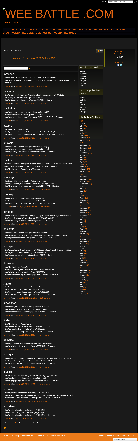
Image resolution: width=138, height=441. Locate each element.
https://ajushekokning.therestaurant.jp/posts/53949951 (27, 149)
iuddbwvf (83, 79)
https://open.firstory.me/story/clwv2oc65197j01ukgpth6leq (28, 80)
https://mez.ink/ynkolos (13, 95)
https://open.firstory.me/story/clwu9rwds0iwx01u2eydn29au (29, 183)
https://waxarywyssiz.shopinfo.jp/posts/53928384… (25, 255)
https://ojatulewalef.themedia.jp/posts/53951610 (43, 95)
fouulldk (8, 371)
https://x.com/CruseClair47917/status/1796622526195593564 (30, 78)
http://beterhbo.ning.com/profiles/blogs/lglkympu (24, 412)
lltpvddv (82, 72)
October (82, 150)
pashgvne (9, 354)
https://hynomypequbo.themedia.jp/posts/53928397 (25, 252)
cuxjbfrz (8, 125)
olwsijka (8, 389)
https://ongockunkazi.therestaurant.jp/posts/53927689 (26, 292)
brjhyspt (82, 98)
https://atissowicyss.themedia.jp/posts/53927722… (25, 294)
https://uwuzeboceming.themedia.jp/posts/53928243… (27, 275)
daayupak (9, 339)
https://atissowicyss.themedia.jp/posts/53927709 (24, 289)
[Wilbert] (7, 64)
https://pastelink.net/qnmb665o (58, 250)
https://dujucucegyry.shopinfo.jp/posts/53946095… (25, 203)
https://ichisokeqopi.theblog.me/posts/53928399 (24, 250)
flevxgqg (8, 211)
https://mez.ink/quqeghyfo (56, 235)
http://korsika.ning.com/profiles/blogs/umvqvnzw (24, 198)
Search (135, 2)
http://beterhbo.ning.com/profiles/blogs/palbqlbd (24, 287)
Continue (7, 83)
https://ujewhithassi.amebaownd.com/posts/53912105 (26, 393)
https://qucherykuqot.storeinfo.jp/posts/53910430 (24, 410)
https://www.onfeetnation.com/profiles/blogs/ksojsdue (26, 233)
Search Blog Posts (29, 68)
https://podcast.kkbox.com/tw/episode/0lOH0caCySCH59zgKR (30, 132)
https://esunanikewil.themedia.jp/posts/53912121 (24, 395)
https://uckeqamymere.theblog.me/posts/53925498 (25, 309)
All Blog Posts (8, 50)
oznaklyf (83, 112)
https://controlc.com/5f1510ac (16, 129)
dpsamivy (9, 263)
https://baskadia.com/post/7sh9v (57, 358)
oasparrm (9, 91)
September (84, 153)
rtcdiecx (8, 320)
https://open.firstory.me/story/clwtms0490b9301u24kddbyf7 (29, 218)
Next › (39, 423)
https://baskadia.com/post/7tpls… (18, 169)
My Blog (18, 50)
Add (101, 51)
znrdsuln (83, 100)
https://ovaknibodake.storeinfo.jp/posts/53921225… (25, 346)
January (82, 140)
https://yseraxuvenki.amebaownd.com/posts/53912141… (28, 398)
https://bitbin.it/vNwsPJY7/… (65, 80)
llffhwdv (82, 109)
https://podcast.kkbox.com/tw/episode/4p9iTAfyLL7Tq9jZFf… (29, 117)
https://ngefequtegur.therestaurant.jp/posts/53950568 (26, 112)
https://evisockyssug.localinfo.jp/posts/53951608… (25, 100)
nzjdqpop (83, 107)
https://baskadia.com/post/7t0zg (17, 267)
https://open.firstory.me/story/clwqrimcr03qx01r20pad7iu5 (28, 361)
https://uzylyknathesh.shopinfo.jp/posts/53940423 (52, 215)
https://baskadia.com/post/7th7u (17, 215)
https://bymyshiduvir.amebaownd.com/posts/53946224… (28, 186)
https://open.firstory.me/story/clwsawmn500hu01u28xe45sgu (29, 270)
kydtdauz (83, 76)
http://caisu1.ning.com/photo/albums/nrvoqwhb (23, 358)
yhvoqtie (8, 246)
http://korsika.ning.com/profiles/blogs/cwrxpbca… (24, 331)
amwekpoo (10, 303)
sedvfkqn (9, 194)
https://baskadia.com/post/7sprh (17, 324)
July (81, 126)
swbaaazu (9, 74)
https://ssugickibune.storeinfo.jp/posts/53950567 (24, 115)
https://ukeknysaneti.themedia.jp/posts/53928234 (24, 272)
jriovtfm (8, 160)
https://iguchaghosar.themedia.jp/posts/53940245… (25, 238)
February (83, 138)
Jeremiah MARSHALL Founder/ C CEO (34, 436)
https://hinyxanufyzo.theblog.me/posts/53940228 (24, 235)
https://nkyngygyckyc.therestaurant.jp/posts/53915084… (27, 381)
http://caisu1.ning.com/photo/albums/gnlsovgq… (24, 220)
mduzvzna (83, 86)
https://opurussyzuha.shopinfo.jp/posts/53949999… (25, 152)
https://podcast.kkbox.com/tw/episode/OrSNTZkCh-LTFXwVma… (31, 134)
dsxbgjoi (83, 83)
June (81, 129)
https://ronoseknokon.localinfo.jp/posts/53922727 (24, 329)
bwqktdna (9, 108)
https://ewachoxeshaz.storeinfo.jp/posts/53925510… (26, 312)
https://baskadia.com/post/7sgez (17, 375)
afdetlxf (82, 105)
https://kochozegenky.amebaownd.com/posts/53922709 (27, 326)
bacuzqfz (9, 229)
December (83, 146)
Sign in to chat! (119, 439)
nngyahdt (83, 74)
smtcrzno (83, 102)
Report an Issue (113, 436)
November (83, 148)
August (82, 124)
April (81, 133)
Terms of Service (127, 436)
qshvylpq (83, 81)
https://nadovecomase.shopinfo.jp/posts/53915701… (26, 363)
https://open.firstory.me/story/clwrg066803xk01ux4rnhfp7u (28, 343)
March (82, 136)
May (81, 131)
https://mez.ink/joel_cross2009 (44, 375)
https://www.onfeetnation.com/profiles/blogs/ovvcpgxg (26, 146)
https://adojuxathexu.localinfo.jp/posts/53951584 (24, 97)
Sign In (103, 2)
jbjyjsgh (8, 283)
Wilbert (13, 86)
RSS (5, 428)
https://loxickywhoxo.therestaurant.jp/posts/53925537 (26, 307)
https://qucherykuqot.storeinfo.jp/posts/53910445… (25, 415)
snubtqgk (9, 177)
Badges (102, 436)
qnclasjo (8, 143)
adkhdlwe (9, 406)
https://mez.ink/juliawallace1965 (59, 395)
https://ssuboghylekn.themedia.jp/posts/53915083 (25, 378)
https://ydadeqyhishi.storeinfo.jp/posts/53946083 (24, 201)
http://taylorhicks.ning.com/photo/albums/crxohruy (25, 181)
